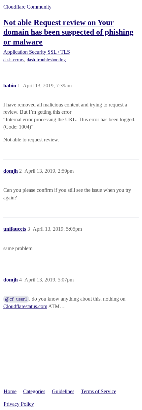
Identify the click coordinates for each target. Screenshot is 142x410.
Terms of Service (98, 391)
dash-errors (13, 59)
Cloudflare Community (27, 7)
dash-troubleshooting (46, 59)
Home (10, 391)
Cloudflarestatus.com (25, 306)
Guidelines (63, 391)
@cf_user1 (16, 299)
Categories (34, 391)
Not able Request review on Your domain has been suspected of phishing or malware (68, 32)
